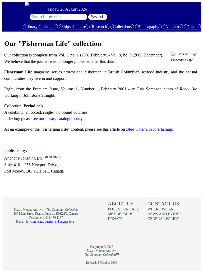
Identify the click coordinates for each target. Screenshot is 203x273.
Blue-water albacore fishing (149, 129)
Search (97, 17)
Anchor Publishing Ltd (23, 158)
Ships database (73, 26)
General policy (163, 219)
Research (99, 26)
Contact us (163, 203)
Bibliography (148, 26)
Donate (192, 26)
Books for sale (123, 209)
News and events (164, 214)
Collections (122, 26)
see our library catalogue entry (58, 118)
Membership (120, 214)
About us (173, 26)
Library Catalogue (40, 26)
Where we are (161, 209)
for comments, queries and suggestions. (50, 221)
